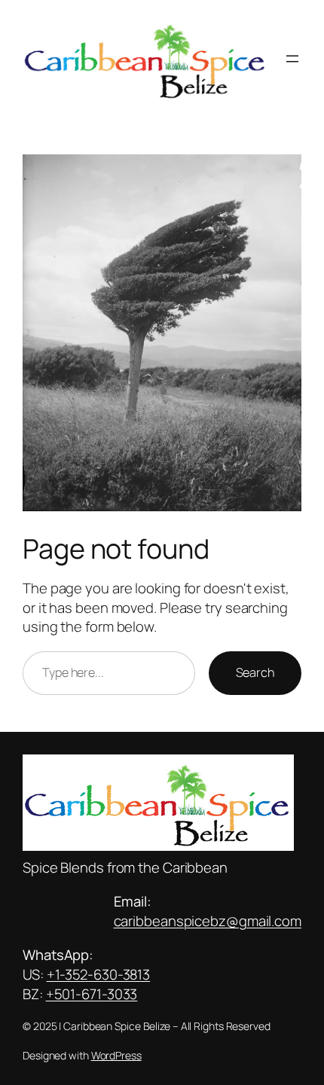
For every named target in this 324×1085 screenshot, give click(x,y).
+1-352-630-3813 (99, 974)
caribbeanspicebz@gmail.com (207, 921)
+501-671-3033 (92, 994)
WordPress (116, 1055)
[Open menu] (292, 59)
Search (255, 672)
